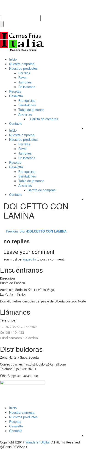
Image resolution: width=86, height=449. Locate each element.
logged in (29, 259)
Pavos (22, 77)
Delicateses (26, 86)
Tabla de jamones (31, 109)
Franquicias (26, 100)
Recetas (15, 91)
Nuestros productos (23, 68)
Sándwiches (27, 105)
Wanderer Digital (37, 442)
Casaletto (16, 96)
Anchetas (25, 114)
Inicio (13, 59)
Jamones (25, 82)
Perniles (24, 73)
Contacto (15, 123)
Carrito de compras (44, 118)
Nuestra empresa (21, 63)
